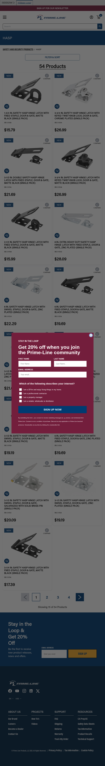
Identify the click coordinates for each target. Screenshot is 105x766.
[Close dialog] (90, 335)
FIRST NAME (23, 359)
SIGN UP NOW (53, 409)
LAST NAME (59, 359)
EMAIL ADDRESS (25, 370)
